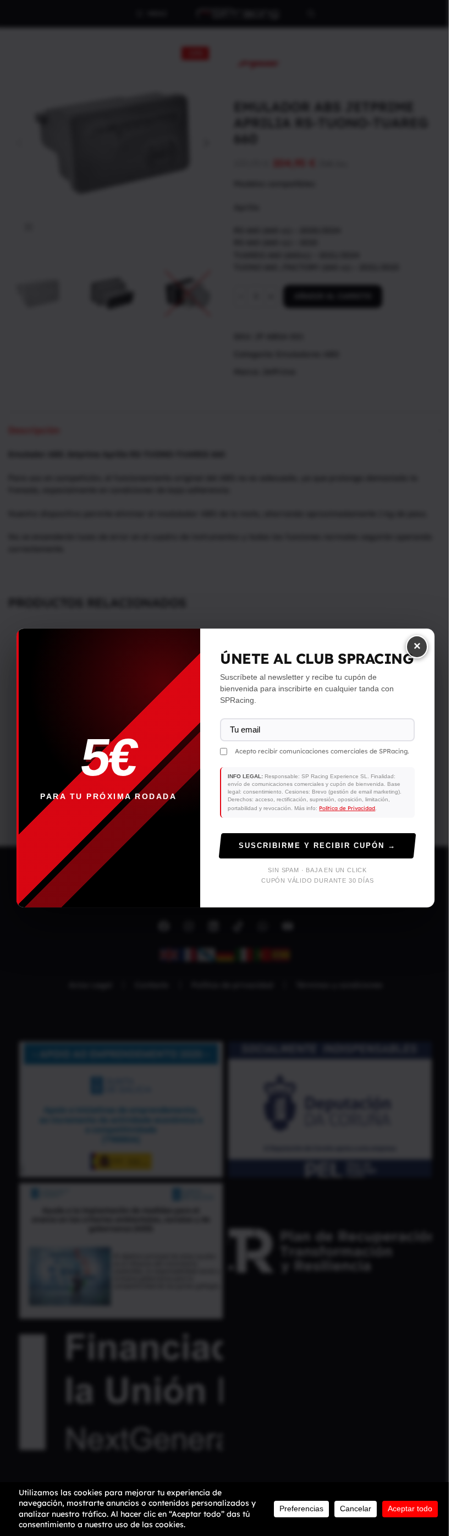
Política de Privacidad (347, 808)
